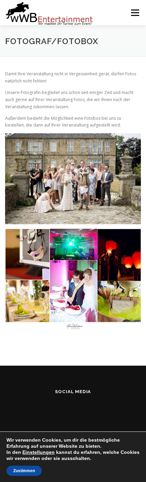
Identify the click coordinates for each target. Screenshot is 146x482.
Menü (134, 13)
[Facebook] (56, 410)
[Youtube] (90, 410)
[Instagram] (73, 410)
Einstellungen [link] (38, 452)
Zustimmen (24, 470)
